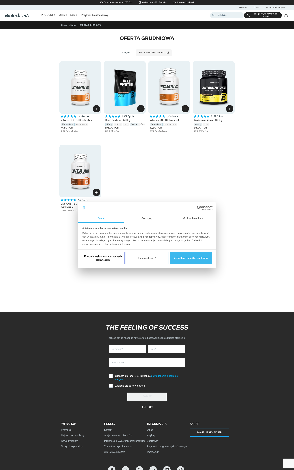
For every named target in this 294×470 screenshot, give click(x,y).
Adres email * (118, 362)
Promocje (66, 429)
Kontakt (108, 429)
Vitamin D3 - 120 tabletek (76, 120)
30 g (126, 124)
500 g (109, 124)
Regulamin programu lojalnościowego (167, 446)
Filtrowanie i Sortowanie (151, 53)
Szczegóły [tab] (147, 218)
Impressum (153, 452)
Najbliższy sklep (209, 433)
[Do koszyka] (96, 108)
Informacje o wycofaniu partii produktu (124, 440)
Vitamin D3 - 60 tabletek (164, 120)
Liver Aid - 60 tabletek (74, 204)
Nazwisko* (117, 349)
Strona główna (68, 25)
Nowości (243, 7)
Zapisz (147, 396)
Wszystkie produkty (72, 446)
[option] (68, 124)
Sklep (194, 424)
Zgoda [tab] (101, 218)
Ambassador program (276, 7)
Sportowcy (152, 440)
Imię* (153, 349)
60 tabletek (81, 124)
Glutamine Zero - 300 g (208, 120)
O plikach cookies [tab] (193, 218)
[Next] (142, 124)
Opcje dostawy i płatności (118, 435)
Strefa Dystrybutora (114, 452)
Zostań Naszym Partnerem (118, 446)
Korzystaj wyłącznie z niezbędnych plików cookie (103, 258)
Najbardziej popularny (72, 435)
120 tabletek (68, 124)
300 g (198, 124)
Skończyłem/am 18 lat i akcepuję (146, 377)
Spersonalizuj (145, 258)
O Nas (256, 7)
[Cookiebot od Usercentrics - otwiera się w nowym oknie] (199, 208)
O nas (150, 429)
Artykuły (151, 435)
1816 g (118, 124)
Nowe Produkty (69, 440)
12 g (206, 124)
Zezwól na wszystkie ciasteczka (191, 258)
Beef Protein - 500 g (117, 120)
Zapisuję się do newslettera (130, 385)
